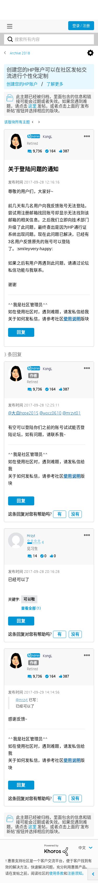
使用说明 (72, 319)
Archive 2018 (20, 53)
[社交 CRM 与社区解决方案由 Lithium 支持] (56, 849)
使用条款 (56, 873)
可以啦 (29, 599)
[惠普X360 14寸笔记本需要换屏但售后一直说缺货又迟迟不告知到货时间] (33, 122)
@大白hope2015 (23, 413)
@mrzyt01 (71, 413)
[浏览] (8, 26)
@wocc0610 (50, 413)
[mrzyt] (16, 540)
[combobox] (49, 39)
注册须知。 (76, 873)
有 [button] (59, 514)
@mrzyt (22, 699)
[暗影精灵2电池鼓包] (38, 122)
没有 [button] (75, 514)
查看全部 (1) (31, 608)
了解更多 (55, 84)
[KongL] (16, 141)
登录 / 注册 (81, 25)
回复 (21, 332)
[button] (86, 136)
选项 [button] (90, 53)
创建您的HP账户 (22, 84)
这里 (32, 106)
